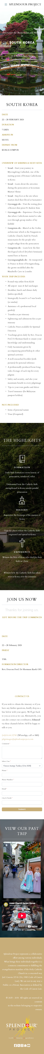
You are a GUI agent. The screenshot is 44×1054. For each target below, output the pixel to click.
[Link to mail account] (25, 1045)
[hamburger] (6, 4)
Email (4, 789)
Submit (22, 809)
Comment (5, 744)
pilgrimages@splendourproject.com (17, 739)
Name (4, 770)
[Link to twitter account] (18, 1045)
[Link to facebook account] (15, 1045)
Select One (6, 761)
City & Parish (6, 798)
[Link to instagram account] (22, 1045)
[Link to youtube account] (28, 1045)
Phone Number (7, 780)
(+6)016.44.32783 (9, 735)
